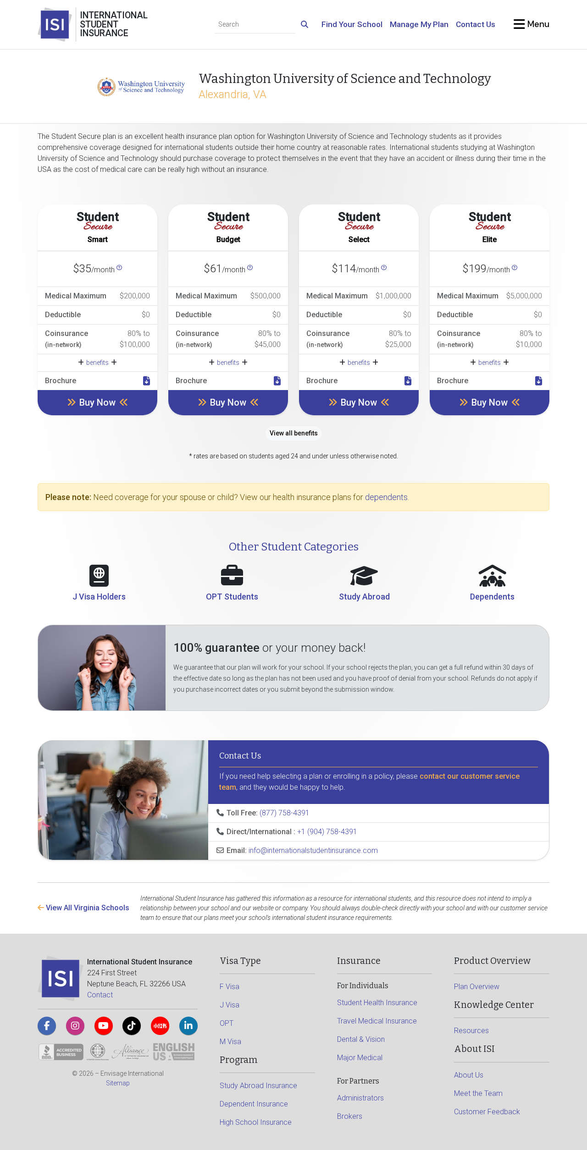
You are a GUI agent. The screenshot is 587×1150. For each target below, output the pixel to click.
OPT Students (232, 596)
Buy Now (97, 402)
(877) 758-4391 (285, 813)
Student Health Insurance (377, 1002)
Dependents (492, 596)
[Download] (146, 380)
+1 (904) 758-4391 (327, 831)
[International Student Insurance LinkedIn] (188, 1026)
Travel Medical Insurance (377, 1021)
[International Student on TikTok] (131, 1026)
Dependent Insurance (254, 1104)
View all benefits (294, 433)
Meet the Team (478, 1093)
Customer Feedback (487, 1111)
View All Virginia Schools (86, 907)
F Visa (229, 986)
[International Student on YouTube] (103, 1026)
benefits (97, 362)
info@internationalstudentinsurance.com (313, 850)
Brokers (349, 1116)
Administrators (360, 1098)
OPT (226, 1023)
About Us (468, 1075)
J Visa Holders (99, 596)
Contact (100, 994)
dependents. (387, 497)
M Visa (230, 1041)
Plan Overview (476, 986)
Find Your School (351, 24)
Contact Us (475, 24)
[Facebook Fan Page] (47, 1026)
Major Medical (359, 1057)
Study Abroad (364, 596)
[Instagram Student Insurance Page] (75, 1026)
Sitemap (118, 1083)
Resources (471, 1030)
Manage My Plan (419, 24)
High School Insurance (256, 1122)
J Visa (229, 1005)
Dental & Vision (361, 1039)
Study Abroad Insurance (258, 1085)
